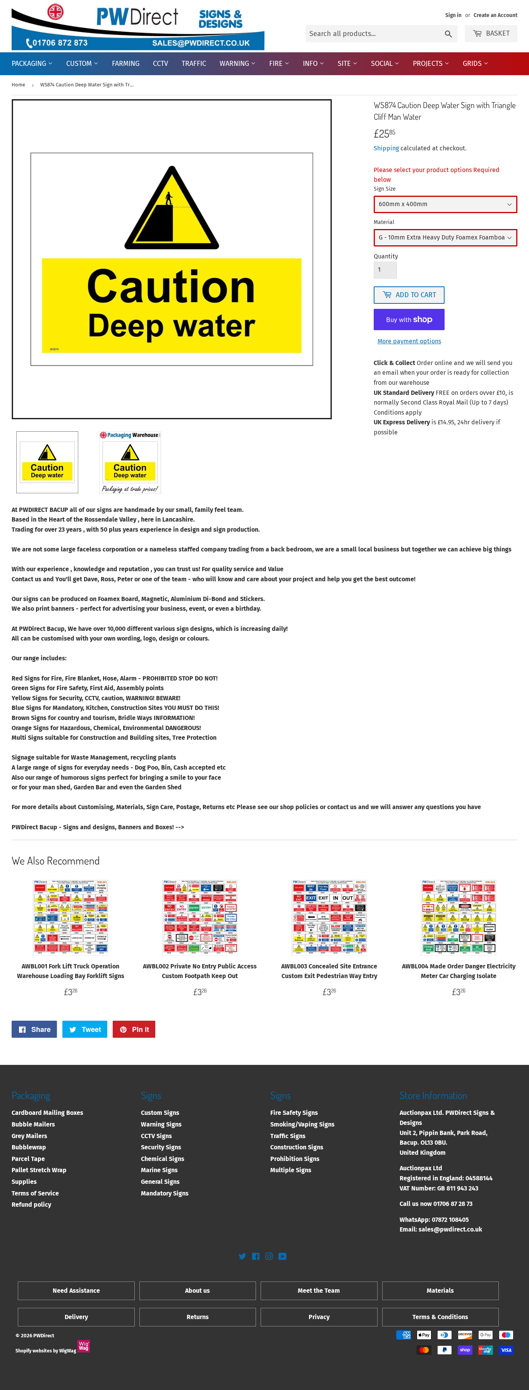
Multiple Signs (290, 1170)
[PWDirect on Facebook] (256, 1257)
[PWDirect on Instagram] (269, 1257)
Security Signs (161, 1147)
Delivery (76, 1317)
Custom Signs (160, 1112)
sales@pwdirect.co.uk (450, 1229)
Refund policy (31, 1204)
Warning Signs (161, 1124)
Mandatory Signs (165, 1193)
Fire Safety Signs (294, 1112)
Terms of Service (35, 1193)
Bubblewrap (29, 1147)
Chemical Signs (162, 1159)
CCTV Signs (156, 1136)
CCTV (160, 63)
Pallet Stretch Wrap (39, 1170)
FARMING (125, 63)
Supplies (24, 1181)
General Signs (160, 1181)
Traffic (194, 63)
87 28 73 (461, 1203)
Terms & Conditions (440, 1317)
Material (384, 222)
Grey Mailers (29, 1136)
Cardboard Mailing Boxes (47, 1112)
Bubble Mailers (33, 1124)
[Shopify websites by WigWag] (83, 1351)
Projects (429, 63)
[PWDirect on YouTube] (282, 1257)
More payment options (409, 341)
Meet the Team (319, 1290)
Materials (440, 1290)
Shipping (386, 148)
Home (18, 85)
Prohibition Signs (294, 1159)
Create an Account (495, 15)
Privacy (319, 1317)
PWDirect (43, 1335)
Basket (498, 33)
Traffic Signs (288, 1136)
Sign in (453, 15)
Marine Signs (159, 1170)
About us (197, 1290)
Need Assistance (76, 1290)
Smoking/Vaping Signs (302, 1124)
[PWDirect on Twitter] (242, 1257)
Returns (198, 1317)
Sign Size (385, 189)
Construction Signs (296, 1147)
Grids (473, 63)
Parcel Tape (28, 1159)
